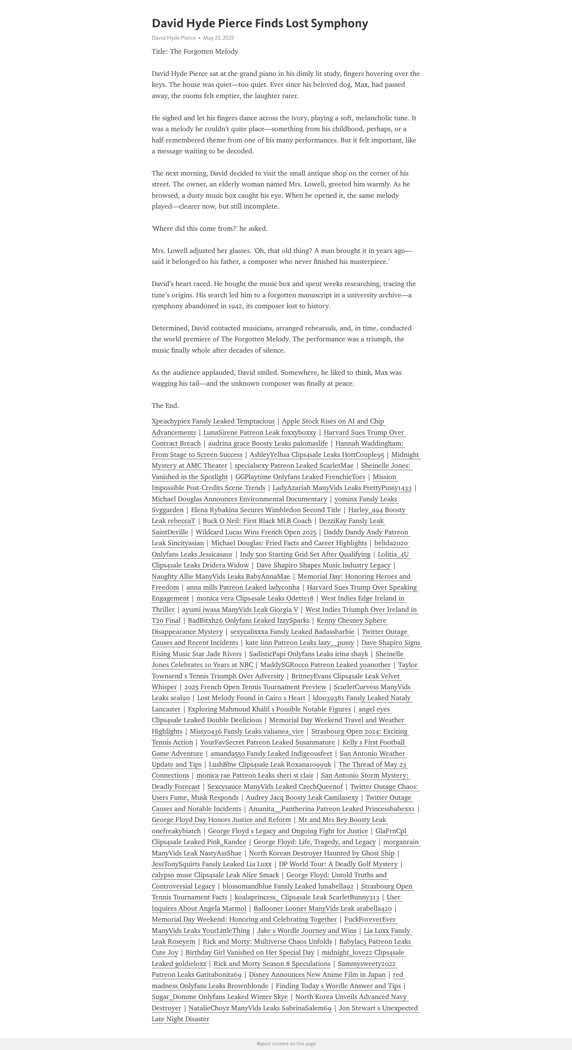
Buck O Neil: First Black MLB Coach (257, 520)
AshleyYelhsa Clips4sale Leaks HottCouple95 (317, 454)
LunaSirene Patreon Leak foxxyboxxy (260, 432)
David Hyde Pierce (174, 37)
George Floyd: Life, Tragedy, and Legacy (315, 842)
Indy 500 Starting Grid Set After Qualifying (305, 554)
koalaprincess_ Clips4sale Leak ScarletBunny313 (307, 897)
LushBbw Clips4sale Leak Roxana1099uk (270, 764)
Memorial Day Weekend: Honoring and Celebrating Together (244, 919)
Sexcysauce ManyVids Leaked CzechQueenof (275, 786)
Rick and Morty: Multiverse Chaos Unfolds (267, 941)
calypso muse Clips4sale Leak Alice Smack (215, 875)
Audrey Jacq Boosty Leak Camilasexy (302, 797)
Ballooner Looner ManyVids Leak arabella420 (323, 908)
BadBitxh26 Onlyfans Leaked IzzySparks (248, 620)
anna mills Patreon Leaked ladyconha (243, 587)
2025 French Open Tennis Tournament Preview (255, 687)
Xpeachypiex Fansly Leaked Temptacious (213, 421)
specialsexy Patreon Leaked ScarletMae (294, 465)
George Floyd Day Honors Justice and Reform (221, 819)
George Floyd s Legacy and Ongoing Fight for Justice (288, 831)
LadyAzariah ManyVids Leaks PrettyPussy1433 (342, 487)
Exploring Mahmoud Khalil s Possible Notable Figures (269, 709)
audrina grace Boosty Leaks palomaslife (268, 443)
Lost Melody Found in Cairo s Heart (251, 698)
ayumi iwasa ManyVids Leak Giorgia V (240, 609)
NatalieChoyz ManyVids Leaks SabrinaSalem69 (260, 1008)
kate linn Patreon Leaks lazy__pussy (300, 642)
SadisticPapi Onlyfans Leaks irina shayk (308, 654)
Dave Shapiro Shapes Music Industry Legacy (323, 565)
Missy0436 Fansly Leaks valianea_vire (247, 731)
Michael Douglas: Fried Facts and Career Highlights (289, 543)
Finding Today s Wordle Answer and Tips (338, 986)
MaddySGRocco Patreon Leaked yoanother (325, 664)
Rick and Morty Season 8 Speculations (272, 963)
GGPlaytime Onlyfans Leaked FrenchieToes (300, 476)
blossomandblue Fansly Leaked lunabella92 (288, 886)
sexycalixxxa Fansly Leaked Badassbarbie (292, 631)
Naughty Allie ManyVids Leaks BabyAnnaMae (221, 576)
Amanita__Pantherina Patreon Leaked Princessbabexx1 (332, 808)
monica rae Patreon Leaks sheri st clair (255, 775)
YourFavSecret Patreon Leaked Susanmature (267, 742)
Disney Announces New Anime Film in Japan (317, 974)
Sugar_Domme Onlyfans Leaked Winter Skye (220, 996)
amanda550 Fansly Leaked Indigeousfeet (271, 753)
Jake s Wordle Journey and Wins (306, 930)
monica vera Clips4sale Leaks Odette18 (255, 598)
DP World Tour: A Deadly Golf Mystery (338, 864)
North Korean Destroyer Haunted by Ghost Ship (322, 853)
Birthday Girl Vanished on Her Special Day (250, 952)
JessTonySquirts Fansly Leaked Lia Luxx (212, 864)
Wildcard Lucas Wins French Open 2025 (256, 532)
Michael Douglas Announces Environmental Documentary (239, 499)
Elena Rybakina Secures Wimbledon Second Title (266, 510)
